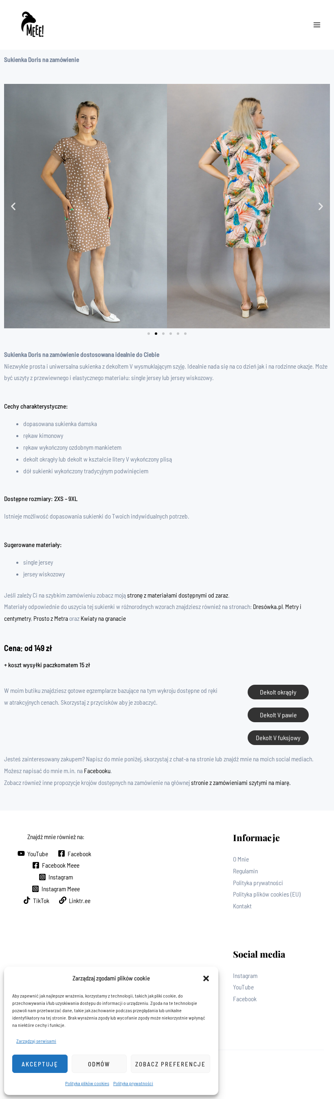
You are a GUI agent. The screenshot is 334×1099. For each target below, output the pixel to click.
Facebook (245, 998)
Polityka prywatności (133, 1083)
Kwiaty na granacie (103, 618)
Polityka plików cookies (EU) (267, 894)
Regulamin (245, 871)
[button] (206, 978)
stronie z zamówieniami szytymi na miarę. (241, 782)
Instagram (245, 975)
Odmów (99, 1064)
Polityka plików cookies (87, 1083)
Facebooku (97, 770)
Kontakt (242, 906)
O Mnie (241, 859)
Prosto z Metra (50, 618)
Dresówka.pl (268, 606)
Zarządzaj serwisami (36, 1041)
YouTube (243, 987)
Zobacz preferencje (170, 1064)
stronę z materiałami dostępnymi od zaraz (177, 595)
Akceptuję (40, 1064)
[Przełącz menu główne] (317, 25)
